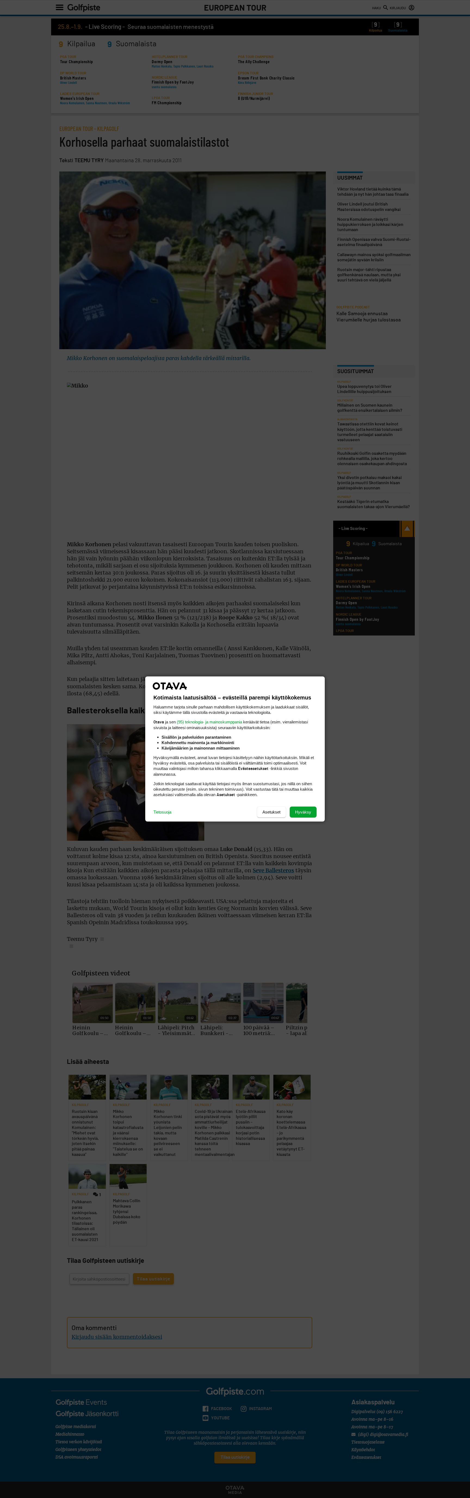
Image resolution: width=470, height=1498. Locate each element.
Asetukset (271, 812)
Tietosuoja (162, 812)
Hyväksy (303, 812)
